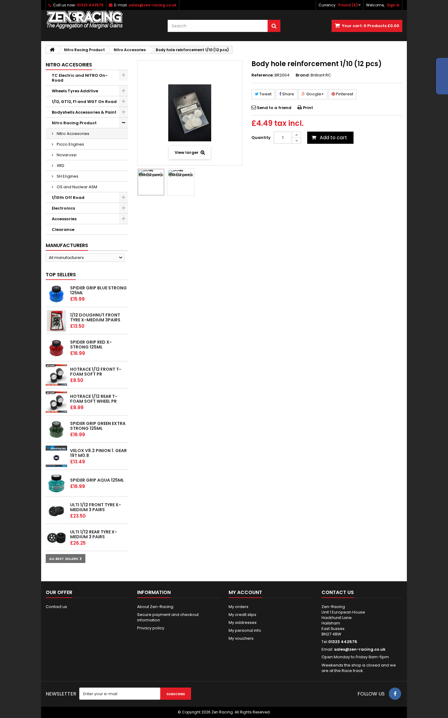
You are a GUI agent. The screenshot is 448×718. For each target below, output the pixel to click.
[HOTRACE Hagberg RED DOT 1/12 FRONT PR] (56, 375)
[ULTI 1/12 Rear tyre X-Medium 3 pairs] (56, 537)
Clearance (63, 229)
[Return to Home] (52, 50)
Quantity (261, 137)
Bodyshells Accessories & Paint (84, 112)
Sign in (393, 5)
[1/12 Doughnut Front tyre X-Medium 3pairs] (56, 320)
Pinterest (344, 94)
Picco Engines (70, 144)
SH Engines (67, 176)
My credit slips (242, 614)
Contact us (56, 607)
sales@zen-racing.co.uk (360, 649)
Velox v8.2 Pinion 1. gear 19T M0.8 (98, 452)
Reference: (262, 75)
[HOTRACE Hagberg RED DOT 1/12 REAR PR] (56, 402)
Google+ (314, 94)
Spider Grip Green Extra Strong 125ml (98, 425)
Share (287, 94)
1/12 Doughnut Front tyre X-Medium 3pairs (95, 317)
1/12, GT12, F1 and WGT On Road (84, 101)
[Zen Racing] (102, 20)
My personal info (245, 630)
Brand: (303, 75)
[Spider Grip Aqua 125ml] (56, 483)
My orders (238, 607)
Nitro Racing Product (74, 123)
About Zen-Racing (155, 607)
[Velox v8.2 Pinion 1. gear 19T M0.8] (56, 456)
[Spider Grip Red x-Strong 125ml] (56, 348)
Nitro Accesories (72, 133)
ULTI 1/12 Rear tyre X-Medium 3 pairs (93, 534)
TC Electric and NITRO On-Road (80, 78)
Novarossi (66, 155)
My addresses (243, 622)
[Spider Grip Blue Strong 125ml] (56, 293)
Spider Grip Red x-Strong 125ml (91, 344)
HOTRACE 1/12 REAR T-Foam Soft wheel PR (93, 398)
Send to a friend (274, 108)
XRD (60, 165)
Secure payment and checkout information (168, 617)
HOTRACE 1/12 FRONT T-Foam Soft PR (95, 371)
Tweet (265, 94)
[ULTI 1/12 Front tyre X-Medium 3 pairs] (56, 510)
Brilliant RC (321, 75)
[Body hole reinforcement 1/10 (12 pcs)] (150, 182)
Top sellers (61, 274)
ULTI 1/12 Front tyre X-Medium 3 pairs (95, 507)
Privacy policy (150, 628)
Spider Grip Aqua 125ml (97, 480)
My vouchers (241, 638)
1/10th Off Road (68, 197)
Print (308, 108)
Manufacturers (67, 245)
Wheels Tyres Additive (75, 91)
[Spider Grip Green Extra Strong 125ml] (56, 429)
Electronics (63, 208)
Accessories (64, 219)
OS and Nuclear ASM (76, 187)
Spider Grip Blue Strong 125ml (98, 290)
